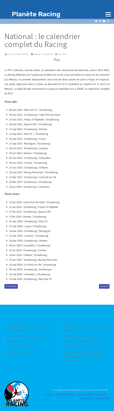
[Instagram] (108, 21)
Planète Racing (65, 394)
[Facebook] (100, 21)
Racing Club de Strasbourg (92, 394)
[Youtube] (104, 21)
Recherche (103, 398)
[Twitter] (96, 21)
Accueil (49, 394)
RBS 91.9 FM (87, 398)
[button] (108, 14)
